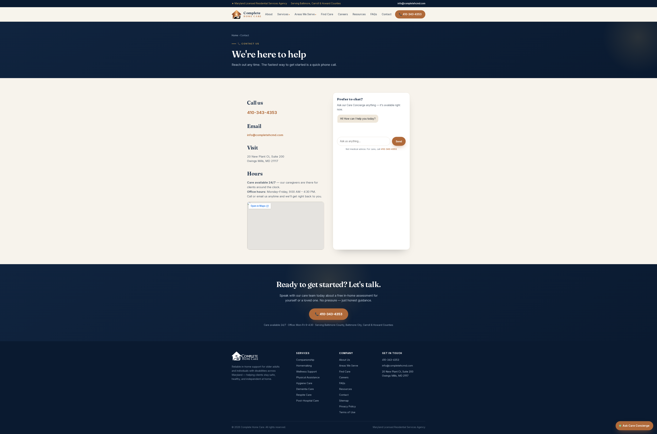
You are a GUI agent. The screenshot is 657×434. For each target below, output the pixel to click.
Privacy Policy (347, 406)
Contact (386, 14)
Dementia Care (305, 389)
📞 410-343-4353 (410, 14)
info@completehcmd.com (411, 3)
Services (282, 14)
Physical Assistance (308, 377)
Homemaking (304, 365)
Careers (343, 14)
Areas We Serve (305, 14)
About (269, 14)
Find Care (327, 14)
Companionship (305, 359)
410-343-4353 (262, 112)
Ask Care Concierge (636, 425)
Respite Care (304, 394)
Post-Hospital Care (307, 400)
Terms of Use (347, 412)
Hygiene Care (304, 383)
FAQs (373, 14)
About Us (344, 359)
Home (235, 35)
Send (399, 141)
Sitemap (344, 400)
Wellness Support (306, 371)
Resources (359, 14)
